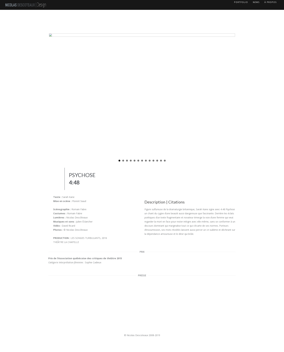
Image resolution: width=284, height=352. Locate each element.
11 (157, 160)
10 (153, 160)
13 (165, 160)
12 (161, 160)
